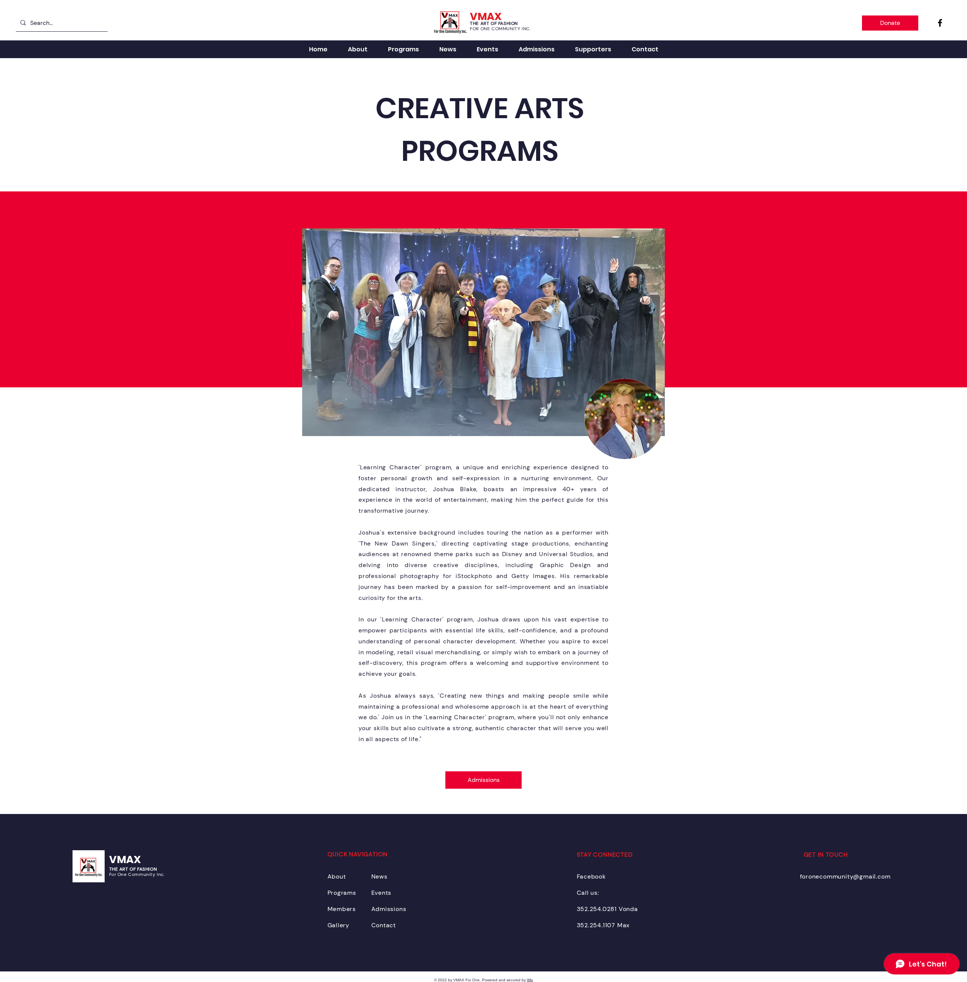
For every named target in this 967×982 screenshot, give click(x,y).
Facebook (591, 876)
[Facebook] (940, 23)
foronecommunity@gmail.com (845, 876)
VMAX (125, 859)
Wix (530, 980)
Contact (383, 925)
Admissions (388, 909)
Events (381, 893)
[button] (593, 49)
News (379, 876)
